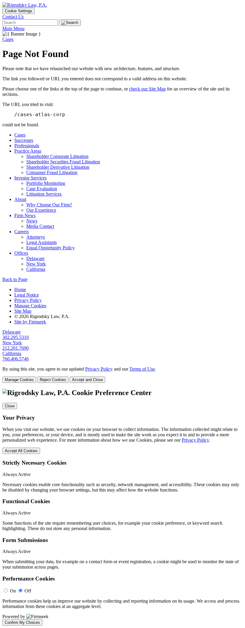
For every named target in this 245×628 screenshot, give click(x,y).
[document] (122, 507)
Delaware (35, 258)
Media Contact (40, 226)
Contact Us (13, 16)
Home (20, 289)
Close (10, 406)
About (20, 199)
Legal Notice (26, 294)
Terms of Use (142, 368)
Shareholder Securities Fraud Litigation (63, 161)
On (13, 590)
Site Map (22, 311)
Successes (23, 140)
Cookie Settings (18, 11)
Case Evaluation (41, 188)
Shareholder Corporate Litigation (57, 156)
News (31, 220)
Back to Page (14, 279)
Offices (21, 253)
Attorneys (35, 236)
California (35, 269)
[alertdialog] (122, 507)
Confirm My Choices (22, 622)
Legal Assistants (41, 242)
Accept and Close (87, 379)
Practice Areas (27, 150)
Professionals (26, 145)
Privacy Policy (28, 300)
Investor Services (30, 177)
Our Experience (41, 210)
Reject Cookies (53, 379)
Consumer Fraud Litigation (51, 172)
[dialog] (122, 374)
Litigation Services (44, 193)
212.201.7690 (15, 348)
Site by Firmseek (30, 321)
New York (36, 263)
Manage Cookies (30, 305)
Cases (7, 39)
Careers (21, 231)
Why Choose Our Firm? (49, 204)
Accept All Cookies (21, 451)
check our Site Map (147, 88)
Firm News (25, 215)
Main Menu (13, 28)
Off (27, 590)
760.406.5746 (15, 358)
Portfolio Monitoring (45, 183)
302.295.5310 (15, 337)
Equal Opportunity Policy (50, 247)
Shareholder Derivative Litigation (57, 167)
